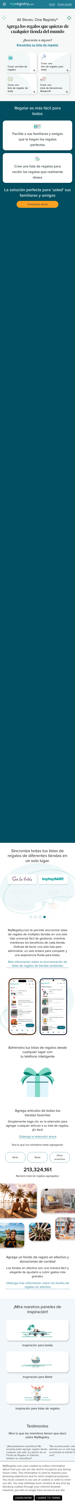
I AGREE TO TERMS (48, 1498)
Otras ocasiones (59, 1157)
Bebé (37, 1157)
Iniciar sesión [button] (65, 4)
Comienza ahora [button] (37, 204)
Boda (15, 1157)
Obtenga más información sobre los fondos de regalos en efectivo (37, 1285)
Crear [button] (52, 4)
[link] (21, 63)
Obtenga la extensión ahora (37, 1137)
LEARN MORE (23, 1498)
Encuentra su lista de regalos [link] (37, 45)
